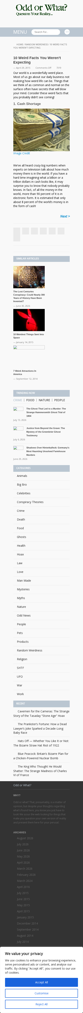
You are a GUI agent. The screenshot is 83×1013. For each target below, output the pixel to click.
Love (20, 572)
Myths (21, 598)
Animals (22, 476)
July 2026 (23, 844)
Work (20, 694)
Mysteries (23, 589)
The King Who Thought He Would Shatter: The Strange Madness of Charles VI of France (40, 771)
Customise (42, 993)
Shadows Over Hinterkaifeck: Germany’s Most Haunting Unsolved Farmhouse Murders (47, 451)
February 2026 (26, 875)
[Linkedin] (43, 231)
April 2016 (23, 887)
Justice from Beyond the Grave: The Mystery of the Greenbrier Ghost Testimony (45, 432)
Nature (44, 400)
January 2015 (25, 917)
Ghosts (21, 537)
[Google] (34, 231)
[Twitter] (25, 231)
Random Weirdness (36, 44)
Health (21, 546)
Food (30, 400)
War (19, 685)
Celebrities (23, 493)
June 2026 (23, 850)
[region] (41, 980)
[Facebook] (16, 237)
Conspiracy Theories (30, 502)
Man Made (24, 580)
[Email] (61, 231)
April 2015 (23, 911)
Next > (65, 216)
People (59, 400)
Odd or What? (22, 785)
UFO (20, 676)
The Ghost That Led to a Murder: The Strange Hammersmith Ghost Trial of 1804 (46, 412)
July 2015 (23, 893)
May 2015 (23, 905)
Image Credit (21, 153)
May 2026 (23, 856)
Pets (20, 633)
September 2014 (27, 929)
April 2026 (23, 862)
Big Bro (22, 484)
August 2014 (25, 935)
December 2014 (27, 923)
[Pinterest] (52, 231)
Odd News (24, 615)
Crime (17, 400)
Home (20, 44)
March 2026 (24, 868)
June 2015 (23, 899)
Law (19, 563)
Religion (22, 659)
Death (21, 519)
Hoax (20, 554)
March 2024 (24, 881)
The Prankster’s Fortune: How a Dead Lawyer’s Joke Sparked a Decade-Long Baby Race (40, 728)
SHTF (20, 668)
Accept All (41, 982)
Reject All (41, 1004)
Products (23, 642)
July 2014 (23, 942)
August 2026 (25, 838)
